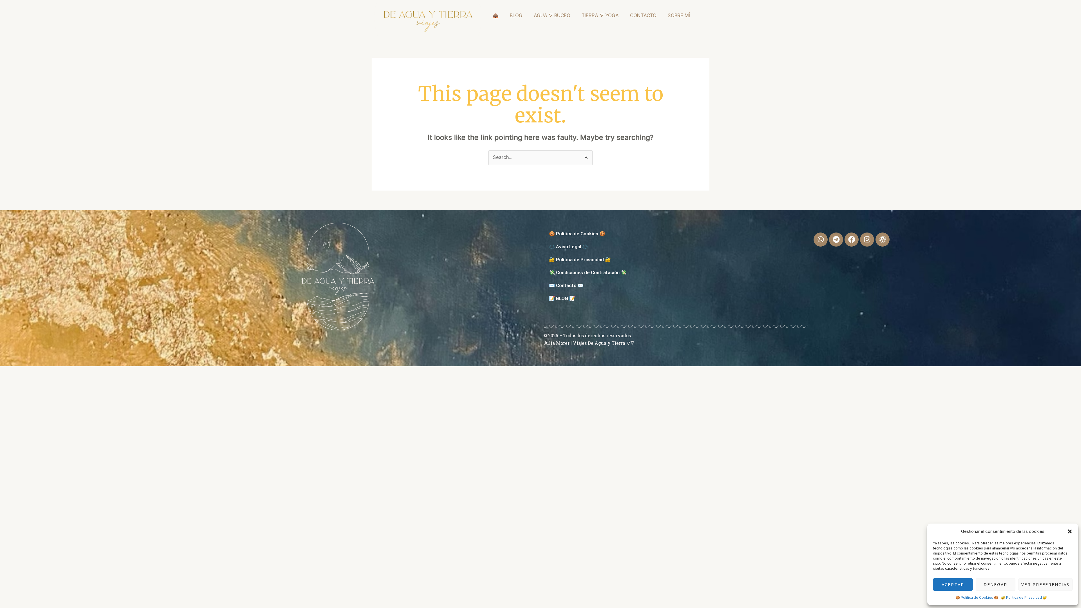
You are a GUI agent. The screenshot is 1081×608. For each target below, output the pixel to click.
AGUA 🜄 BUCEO (552, 15)
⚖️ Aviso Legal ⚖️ (568, 246)
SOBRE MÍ (679, 15)
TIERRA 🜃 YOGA (600, 15)
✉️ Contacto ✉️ (566, 285)
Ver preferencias (1045, 584)
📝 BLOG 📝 (562, 298)
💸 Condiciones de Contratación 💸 (588, 272)
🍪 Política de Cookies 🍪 (977, 597)
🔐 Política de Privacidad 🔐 (1024, 597)
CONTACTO (643, 15)
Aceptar (953, 584)
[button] (1070, 531)
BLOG (516, 15)
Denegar (995, 584)
